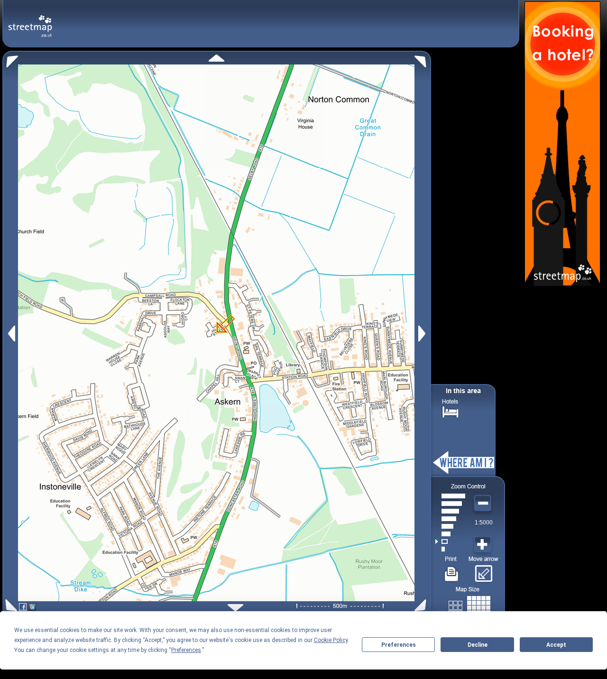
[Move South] (235, 607)
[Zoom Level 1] (450, 549)
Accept (556, 645)
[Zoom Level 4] (450, 526)
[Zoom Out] (484, 503)
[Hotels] (450, 410)
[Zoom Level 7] (450, 503)
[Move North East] (422, 59)
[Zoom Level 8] (450, 496)
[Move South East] (422, 605)
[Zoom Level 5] (450, 518)
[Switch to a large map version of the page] (469, 605)
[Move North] (216, 58)
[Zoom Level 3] (450, 534)
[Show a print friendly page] (452, 570)
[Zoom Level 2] (450, 541)
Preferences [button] (186, 650)
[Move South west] (9, 605)
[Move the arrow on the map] (483, 570)
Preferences (398, 645)
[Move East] (423, 333)
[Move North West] (10, 59)
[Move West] (10, 333)
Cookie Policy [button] (331, 640)
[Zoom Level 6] (450, 511)
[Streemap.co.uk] (30, 20)
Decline (477, 645)
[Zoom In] (484, 545)
